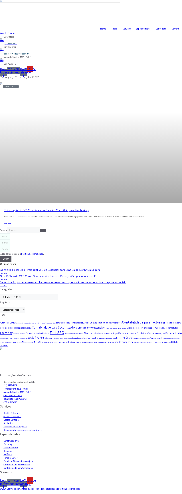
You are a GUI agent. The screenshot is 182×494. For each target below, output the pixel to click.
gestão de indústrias (171, 333)
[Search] (43, 230)
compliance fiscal (63, 322)
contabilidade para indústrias (20, 328)
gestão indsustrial (76, 338)
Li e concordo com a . (23, 253)
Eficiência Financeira (135, 328)
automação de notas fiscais (25, 323)
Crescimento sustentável (91, 327)
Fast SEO (57, 332)
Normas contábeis (157, 338)
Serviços (127, 28)
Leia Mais (3, 273)
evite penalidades (170, 328)
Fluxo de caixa (91, 333)
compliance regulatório (79, 322)
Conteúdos (161, 28)
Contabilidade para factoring (143, 322)
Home (103, 28)
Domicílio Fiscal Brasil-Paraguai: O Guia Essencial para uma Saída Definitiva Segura (50, 269)
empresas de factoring (153, 328)
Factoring (6, 333)
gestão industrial (91, 338)
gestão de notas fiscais (6, 338)
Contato (175, 28)
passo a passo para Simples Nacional (11, 342)
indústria (127, 337)
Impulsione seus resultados (110, 338)
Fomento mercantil (106, 333)
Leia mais (7, 223)
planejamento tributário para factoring (53, 342)
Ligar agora (9, 36)
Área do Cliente (7, 33)
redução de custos (75, 342)
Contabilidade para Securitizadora (54, 327)
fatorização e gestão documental (74, 333)
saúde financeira (124, 342)
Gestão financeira (36, 337)
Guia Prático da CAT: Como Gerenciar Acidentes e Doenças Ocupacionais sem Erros (50, 276)
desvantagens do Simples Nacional (116, 328)
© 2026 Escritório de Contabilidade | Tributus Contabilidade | (29, 488)
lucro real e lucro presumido (141, 338)
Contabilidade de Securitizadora (106, 322)
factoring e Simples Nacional (37, 333)
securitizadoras (139, 342)
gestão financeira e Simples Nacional (58, 338)
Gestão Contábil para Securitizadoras (145, 333)
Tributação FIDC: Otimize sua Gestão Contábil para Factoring (46, 210)
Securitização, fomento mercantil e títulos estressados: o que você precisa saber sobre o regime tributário (63, 282)
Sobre (114, 28)
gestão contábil (122, 333)
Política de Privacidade (69, 488)
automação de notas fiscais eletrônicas (44, 323)
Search (3, 230)
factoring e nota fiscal (19, 333)
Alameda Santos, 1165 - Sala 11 (18, 57)
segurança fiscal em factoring (154, 342)
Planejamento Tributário (32, 342)
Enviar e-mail (10, 46)
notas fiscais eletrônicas (172, 338)
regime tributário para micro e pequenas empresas (99, 342)
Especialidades (143, 28)
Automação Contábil (8, 322)
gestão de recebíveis (19, 338)
